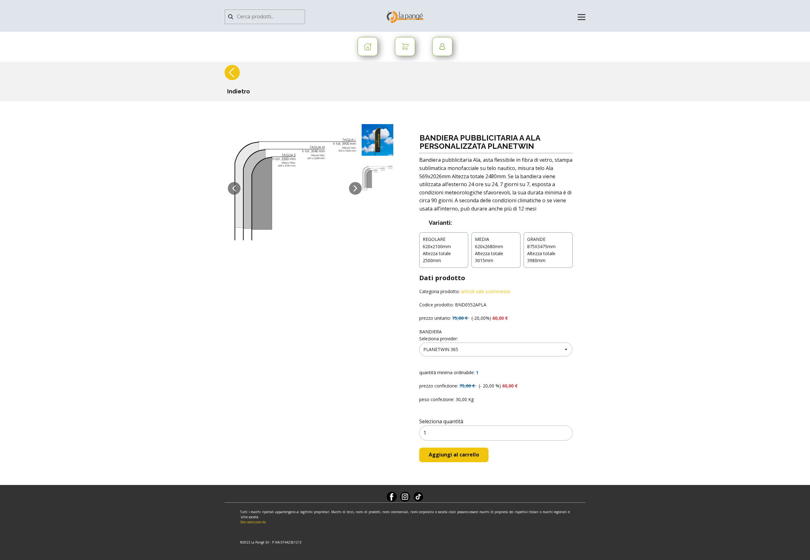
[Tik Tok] (418, 497)
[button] (234, 188)
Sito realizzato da (253, 522)
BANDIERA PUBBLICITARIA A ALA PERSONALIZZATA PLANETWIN (480, 142)
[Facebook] (392, 497)
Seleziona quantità (441, 421)
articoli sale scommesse (485, 291)
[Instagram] (405, 497)
